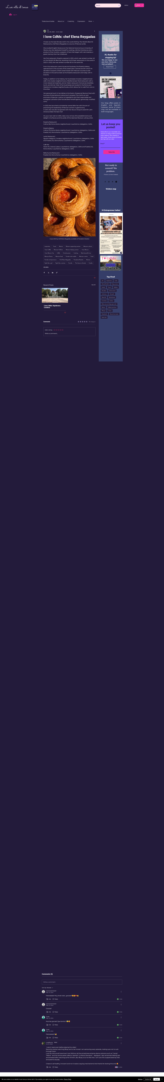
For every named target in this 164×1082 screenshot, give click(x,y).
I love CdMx (48, 249)
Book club (104, 317)
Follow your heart (112, 307)
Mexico (61, 246)
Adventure (104, 294)
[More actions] (94, 31)
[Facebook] (105, 182)
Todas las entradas (48, 21)
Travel (54, 246)
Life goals (112, 294)
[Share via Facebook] (44, 272)
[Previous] (102, 263)
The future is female (80, 263)
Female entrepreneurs (51, 259)
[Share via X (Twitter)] (48, 272)
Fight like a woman (60, 263)
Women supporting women (73, 246)
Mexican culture (87, 246)
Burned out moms (114, 314)
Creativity (71, 21)
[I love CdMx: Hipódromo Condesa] (55, 295)
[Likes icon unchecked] (47, 999)
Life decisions (112, 290)
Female (70, 263)
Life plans (104, 290)
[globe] (110, 73)
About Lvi (61, 21)
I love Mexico (85, 249)
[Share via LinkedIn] (52, 272)
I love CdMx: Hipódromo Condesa (52, 306)
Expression (81, 21)
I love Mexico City (49, 253)
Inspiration (47, 246)
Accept (156, 1079)
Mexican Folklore (58, 249)
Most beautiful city (86, 253)
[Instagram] (109, 182)
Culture (111, 300)
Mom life (104, 297)
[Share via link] (57, 272)
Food (92, 256)
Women (88, 259)
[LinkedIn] (116, 182)
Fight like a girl (48, 263)
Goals (116, 280)
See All (93, 285)
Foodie (91, 263)
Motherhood (112, 297)
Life (103, 280)
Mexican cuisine (83, 256)
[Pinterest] (112, 182)
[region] (110, 87)
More (90, 21)
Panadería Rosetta (78, 259)
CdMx (58, 253)
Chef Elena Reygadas (65, 259)
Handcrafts (104, 314)
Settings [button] (140, 1079)
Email (102, 143)
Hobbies (116, 287)
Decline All (148, 1079)
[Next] (118, 263)
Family (103, 287)
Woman (103, 310)
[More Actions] (121, 992)
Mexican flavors (49, 256)
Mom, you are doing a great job (109, 304)
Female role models (71, 256)
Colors (110, 310)
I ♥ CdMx (45, 267)
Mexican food (59, 256)
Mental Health (105, 284)
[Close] (162, 1079)
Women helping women (72, 249)
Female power (67, 253)
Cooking (76, 253)
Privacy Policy (67, 1079)
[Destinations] (108, 267)
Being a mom (115, 284)
